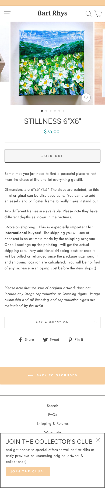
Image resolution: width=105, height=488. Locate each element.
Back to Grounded (56, 375)
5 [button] (59, 111)
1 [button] (42, 111)
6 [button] (64, 111)
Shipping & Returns (52, 423)
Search (52, 405)
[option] (52, 63)
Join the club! (28, 471)
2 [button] (47, 111)
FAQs (52, 414)
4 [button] (55, 111)
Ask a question (52, 322)
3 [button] (51, 111)
